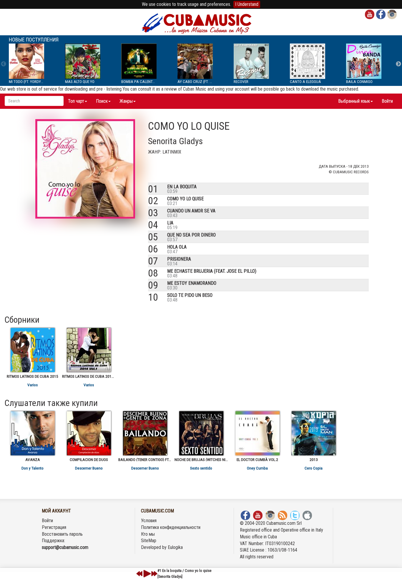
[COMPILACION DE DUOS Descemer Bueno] (88, 433)
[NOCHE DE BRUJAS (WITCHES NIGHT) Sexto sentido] (201, 433)
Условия (149, 520)
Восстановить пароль (62, 534)
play (146, 574)
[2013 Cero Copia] (313, 433)
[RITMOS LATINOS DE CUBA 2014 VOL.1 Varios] (88, 350)
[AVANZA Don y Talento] (32, 433)
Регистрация (54, 527)
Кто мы (148, 534)
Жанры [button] (126, 101)
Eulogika (175, 547)
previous (139, 574)
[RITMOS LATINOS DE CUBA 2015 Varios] (32, 350)
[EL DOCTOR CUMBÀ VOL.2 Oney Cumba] (257, 433)
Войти (387, 101)
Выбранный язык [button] (354, 101)
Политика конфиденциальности (170, 527)
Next (398, 64)
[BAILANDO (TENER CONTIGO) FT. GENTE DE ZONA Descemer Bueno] (145, 433)
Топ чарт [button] (76, 101)
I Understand (246, 4)
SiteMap (148, 540)
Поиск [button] (102, 101)
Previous (3, 64)
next (154, 574)
